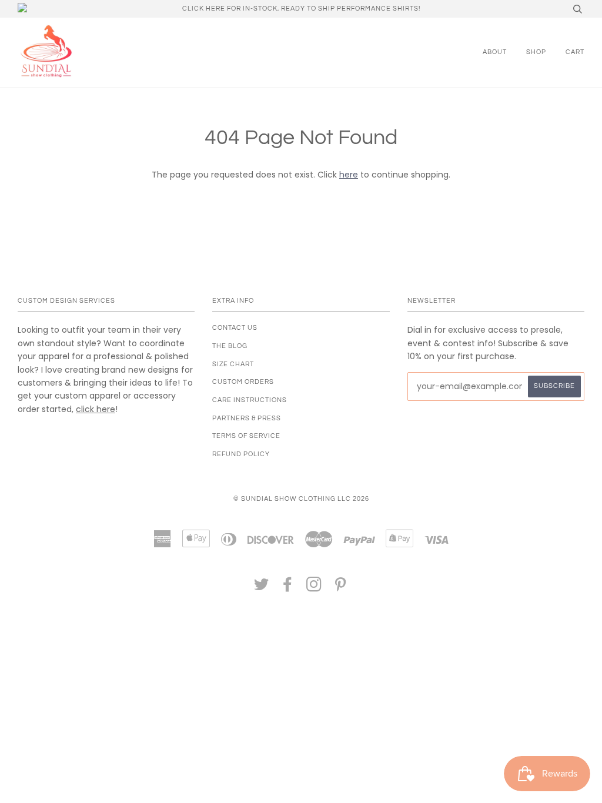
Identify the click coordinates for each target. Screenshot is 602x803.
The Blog (230, 346)
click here (95, 409)
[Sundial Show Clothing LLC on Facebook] (288, 588)
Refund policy (241, 454)
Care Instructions (249, 400)
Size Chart (233, 364)
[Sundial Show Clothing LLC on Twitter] (261, 588)
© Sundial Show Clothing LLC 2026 (301, 499)
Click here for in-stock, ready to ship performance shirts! (301, 8)
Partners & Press (246, 418)
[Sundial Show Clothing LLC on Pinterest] (341, 588)
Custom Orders (243, 382)
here (348, 174)
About (495, 52)
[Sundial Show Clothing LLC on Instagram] (314, 588)
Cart (575, 52)
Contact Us (234, 327)
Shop (536, 52)
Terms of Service (246, 436)
